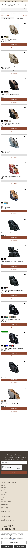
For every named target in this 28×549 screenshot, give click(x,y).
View (14, 70)
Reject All (7, 546)
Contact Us (3, 499)
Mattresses (3, 487)
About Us (3, 497)
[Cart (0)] (25, 4)
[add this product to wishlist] (25, 24)
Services (3, 496)
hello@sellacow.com (8, 512)
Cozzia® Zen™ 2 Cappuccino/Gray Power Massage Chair (12, 403)
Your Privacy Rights (14, 542)
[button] (2, 4)
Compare (15, 47)
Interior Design (4, 490)
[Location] (18, 4)
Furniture (8, 13)
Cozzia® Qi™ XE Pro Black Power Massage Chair (10, 319)
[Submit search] (24, 9)
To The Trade (4, 492)
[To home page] (10, 4)
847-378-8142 (19, 1)
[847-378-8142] (22, 4)
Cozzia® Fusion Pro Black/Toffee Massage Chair (10, 94)
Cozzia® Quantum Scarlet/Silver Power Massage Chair (11, 176)
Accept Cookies (20, 546)
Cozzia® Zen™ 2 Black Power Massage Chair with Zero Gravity (13, 374)
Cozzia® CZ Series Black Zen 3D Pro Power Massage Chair (12, 261)
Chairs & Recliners (21, 13)
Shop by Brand (4, 489)
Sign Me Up (14, 472)
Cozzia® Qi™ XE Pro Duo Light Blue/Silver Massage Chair (12, 150)
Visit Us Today (10, 1)
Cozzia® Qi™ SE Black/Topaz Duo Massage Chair (10, 123)
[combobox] (20, 18)
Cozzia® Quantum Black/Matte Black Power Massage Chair (12, 348)
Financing (3, 494)
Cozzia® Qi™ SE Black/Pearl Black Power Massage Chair (12, 290)
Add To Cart (14, 44)
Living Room (13, 13)
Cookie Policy (12, 539)
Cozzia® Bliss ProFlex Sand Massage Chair (9, 39)
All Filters (8, 18)
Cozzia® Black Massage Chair (6, 232)
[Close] (26, 533)
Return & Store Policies (6, 501)
